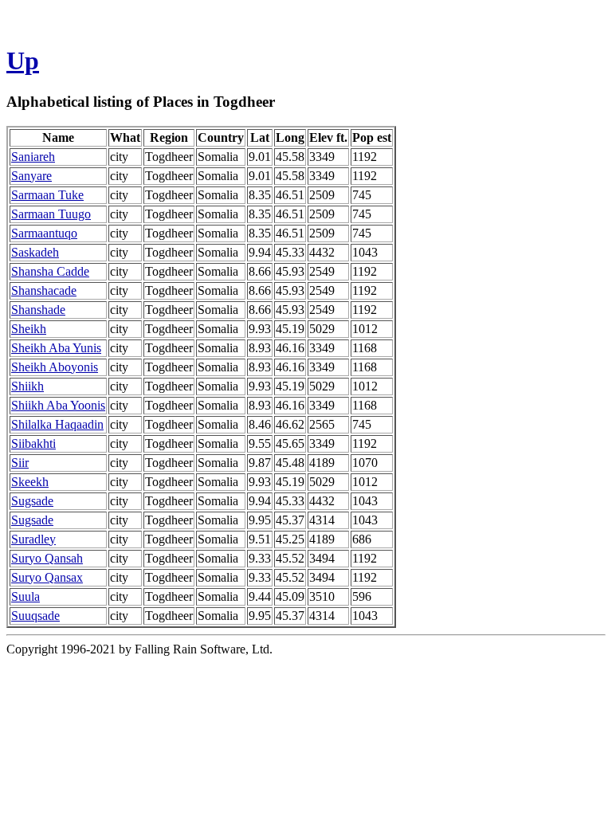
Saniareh (33, 156)
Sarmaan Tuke (47, 195)
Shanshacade (43, 290)
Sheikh (28, 328)
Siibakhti (33, 443)
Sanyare (31, 175)
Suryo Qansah (47, 558)
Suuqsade (35, 615)
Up (22, 60)
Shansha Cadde (50, 271)
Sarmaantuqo (44, 233)
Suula (25, 596)
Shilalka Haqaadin (57, 424)
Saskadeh (35, 252)
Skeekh (30, 481)
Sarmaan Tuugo (51, 214)
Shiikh (27, 386)
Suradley (33, 539)
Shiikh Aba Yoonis (58, 405)
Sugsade (32, 501)
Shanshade (38, 309)
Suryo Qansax (47, 577)
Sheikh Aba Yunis (56, 348)
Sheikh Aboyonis (54, 367)
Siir (20, 462)
